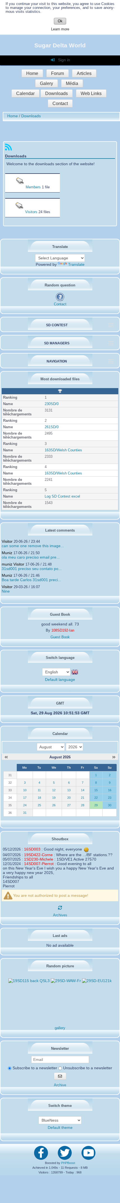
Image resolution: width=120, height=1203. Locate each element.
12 (54, 790)
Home (32, 73)
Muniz (7, 553)
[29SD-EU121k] (97, 980)
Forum (57, 73)
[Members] (21, 187)
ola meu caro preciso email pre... (31, 557)
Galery (46, 83)
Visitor (7, 541)
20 (69, 797)
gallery (60, 1028)
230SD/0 (52, 404)
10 (25, 790)
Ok (60, 21)
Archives (60, 915)
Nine (6, 591)
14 (82, 790)
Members (33, 187)
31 (25, 812)
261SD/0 (52, 427)
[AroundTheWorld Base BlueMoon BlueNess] (60, 1120)
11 (39, 790)
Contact (60, 103)
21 (82, 797)
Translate (76, 264)
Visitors (31, 212)
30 (109, 805)
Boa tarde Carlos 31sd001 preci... (31, 580)
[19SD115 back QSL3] (29, 980)
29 (96, 805)
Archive (60, 1085)
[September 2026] (114, 757)
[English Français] (56, 671)
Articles (84, 73)
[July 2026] (6, 757)
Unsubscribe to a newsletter (87, 1068)
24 (25, 805)
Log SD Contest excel (62, 496)
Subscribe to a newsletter (34, 1068)
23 (109, 797)
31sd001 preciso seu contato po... (32, 568)
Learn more (60, 29)
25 (39, 805)
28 (82, 805)
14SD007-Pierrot (39, 863)
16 (109, 790)
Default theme (60, 1127)
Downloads (56, 93)
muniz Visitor (13, 564)
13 (69, 790)
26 (54, 805)
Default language (60, 679)
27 (69, 805)
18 (39, 797)
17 (25, 797)
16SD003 (32, 849)
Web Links (91, 93)
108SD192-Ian (62, 630)
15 (96, 790)
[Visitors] (20, 212)
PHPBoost (68, 1163)
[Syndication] (8, 148)
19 (54, 797)
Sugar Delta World (60, 45)
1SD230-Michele (38, 859)
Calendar (25, 93)
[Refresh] (60, 907)
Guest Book (60, 637)
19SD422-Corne (38, 855)
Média (72, 83)
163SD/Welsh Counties (63, 450)
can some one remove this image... (33, 546)
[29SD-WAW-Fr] (66, 980)
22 (96, 797)
